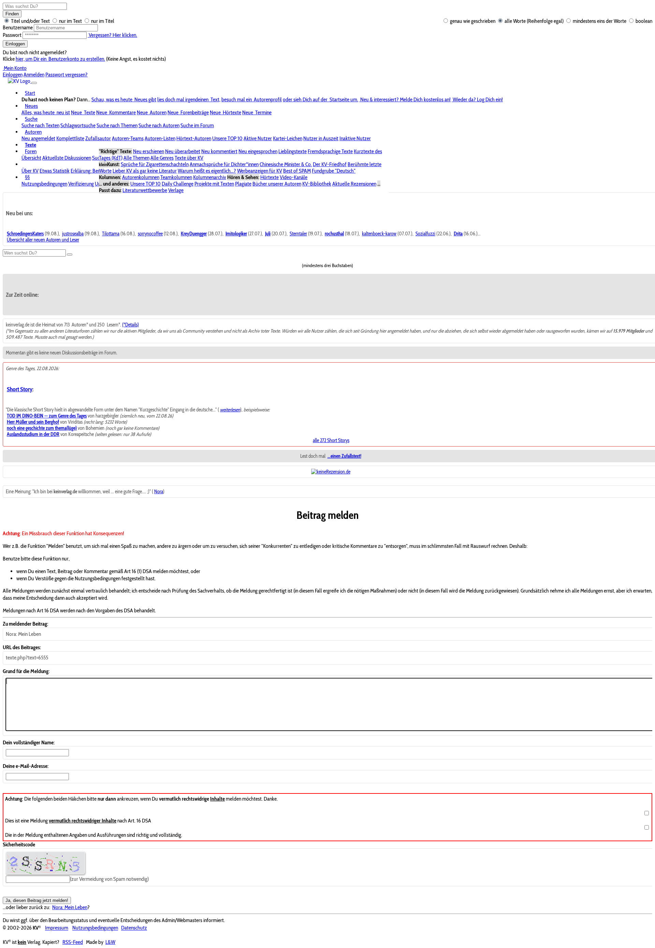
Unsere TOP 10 (227, 138)
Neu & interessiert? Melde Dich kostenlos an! (405, 99)
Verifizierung (81, 183)
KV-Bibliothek (316, 183)
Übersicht (31, 158)
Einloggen (15, 43)
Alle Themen (136, 158)
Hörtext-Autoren (193, 138)
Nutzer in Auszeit (320, 138)
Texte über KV (189, 158)
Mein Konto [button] (15, 68)
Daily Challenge (177, 183)
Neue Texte (83, 112)
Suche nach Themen (117, 125)
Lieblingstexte (292, 151)
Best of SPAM (297, 170)
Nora (158, 491)
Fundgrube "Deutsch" (333, 170)
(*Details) (130, 325)
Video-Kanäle (293, 177)
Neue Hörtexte (225, 112)
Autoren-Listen (160, 138)
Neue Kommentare (116, 112)
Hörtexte (269, 177)
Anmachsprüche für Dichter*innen (224, 164)
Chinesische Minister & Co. (286, 164)
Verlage (176, 190)
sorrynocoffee (150, 234)
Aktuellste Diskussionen (66, 158)
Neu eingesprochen (257, 151)
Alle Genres (162, 158)
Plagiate (243, 183)
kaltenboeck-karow (379, 234)
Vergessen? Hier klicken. (112, 35)
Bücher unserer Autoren (276, 183)
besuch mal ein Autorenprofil (251, 99)
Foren (31, 151)
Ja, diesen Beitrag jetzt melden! (36, 900)
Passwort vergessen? (66, 74)
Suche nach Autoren (159, 125)
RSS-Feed (72, 942)
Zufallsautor (98, 138)
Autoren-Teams (128, 138)
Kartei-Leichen (287, 138)
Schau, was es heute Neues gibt (123, 99)
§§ (27, 177)
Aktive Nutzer (258, 138)
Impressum (56, 928)
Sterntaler (298, 234)
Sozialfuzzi (425, 234)
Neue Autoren (151, 112)
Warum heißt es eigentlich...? (207, 170)
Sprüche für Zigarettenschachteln (155, 164)
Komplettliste (70, 138)
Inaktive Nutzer (355, 138)
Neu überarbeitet (182, 151)
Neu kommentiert (219, 151)
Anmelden (34, 74)
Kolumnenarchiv (209, 177)
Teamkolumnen (176, 177)
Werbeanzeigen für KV (259, 170)
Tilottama (110, 234)
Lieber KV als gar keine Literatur (145, 170)
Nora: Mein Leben (69, 907)
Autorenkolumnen (140, 177)
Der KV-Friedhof (330, 164)
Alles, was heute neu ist (45, 112)
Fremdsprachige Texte (330, 151)
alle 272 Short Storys (331, 440)
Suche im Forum (197, 125)
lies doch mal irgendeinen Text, (188, 99)
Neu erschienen (148, 151)
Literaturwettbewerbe (144, 190)
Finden (12, 13)
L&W (110, 942)
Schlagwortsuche (78, 125)
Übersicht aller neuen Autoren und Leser (43, 240)
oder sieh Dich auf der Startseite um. (320, 99)
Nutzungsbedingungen (44, 183)
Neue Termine (257, 112)
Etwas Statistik (55, 170)
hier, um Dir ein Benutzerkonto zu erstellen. (60, 59)
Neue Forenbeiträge (188, 112)
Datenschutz (134, 928)
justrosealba (73, 234)
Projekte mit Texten (214, 183)
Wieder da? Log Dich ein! (477, 99)
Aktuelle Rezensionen (354, 183)
